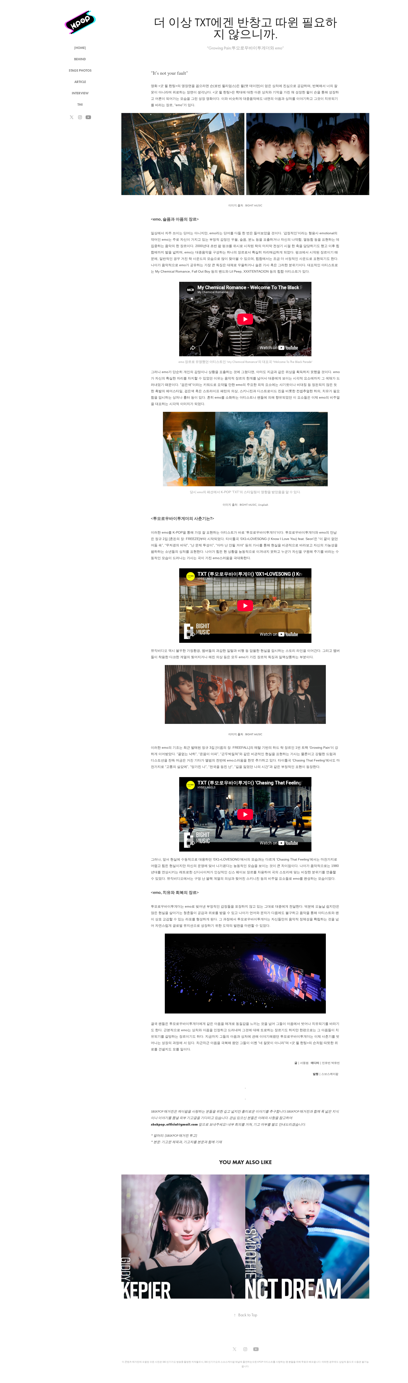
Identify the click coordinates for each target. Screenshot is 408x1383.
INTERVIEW (80, 93)
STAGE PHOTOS (80, 71)
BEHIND (80, 59)
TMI (80, 105)
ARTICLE (80, 82)
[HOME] (80, 48)
